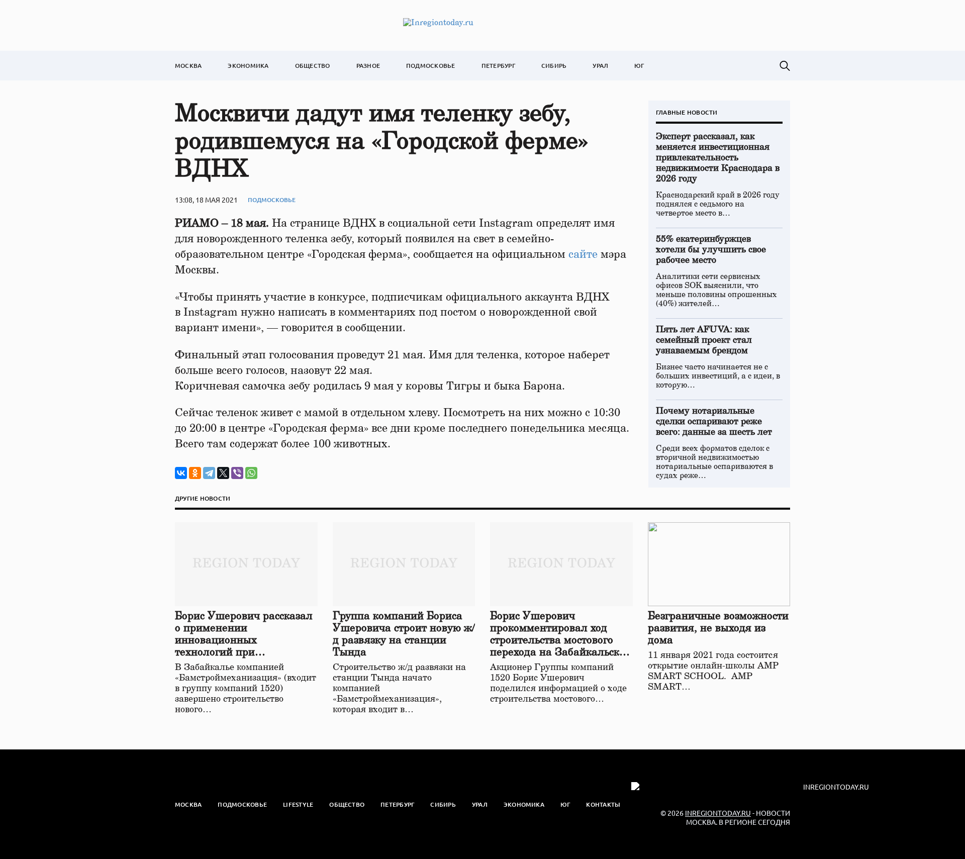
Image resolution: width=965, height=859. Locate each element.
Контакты (603, 804)
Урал (600, 65)
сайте (583, 254)
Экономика (248, 65)
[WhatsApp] (251, 473)
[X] (223, 473)
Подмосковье (430, 65)
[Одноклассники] (195, 473)
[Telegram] (209, 473)
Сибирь (553, 65)
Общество (312, 65)
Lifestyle (298, 804)
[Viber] (237, 473)
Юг (639, 65)
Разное (368, 65)
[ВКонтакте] (181, 473)
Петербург (498, 65)
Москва (188, 65)
